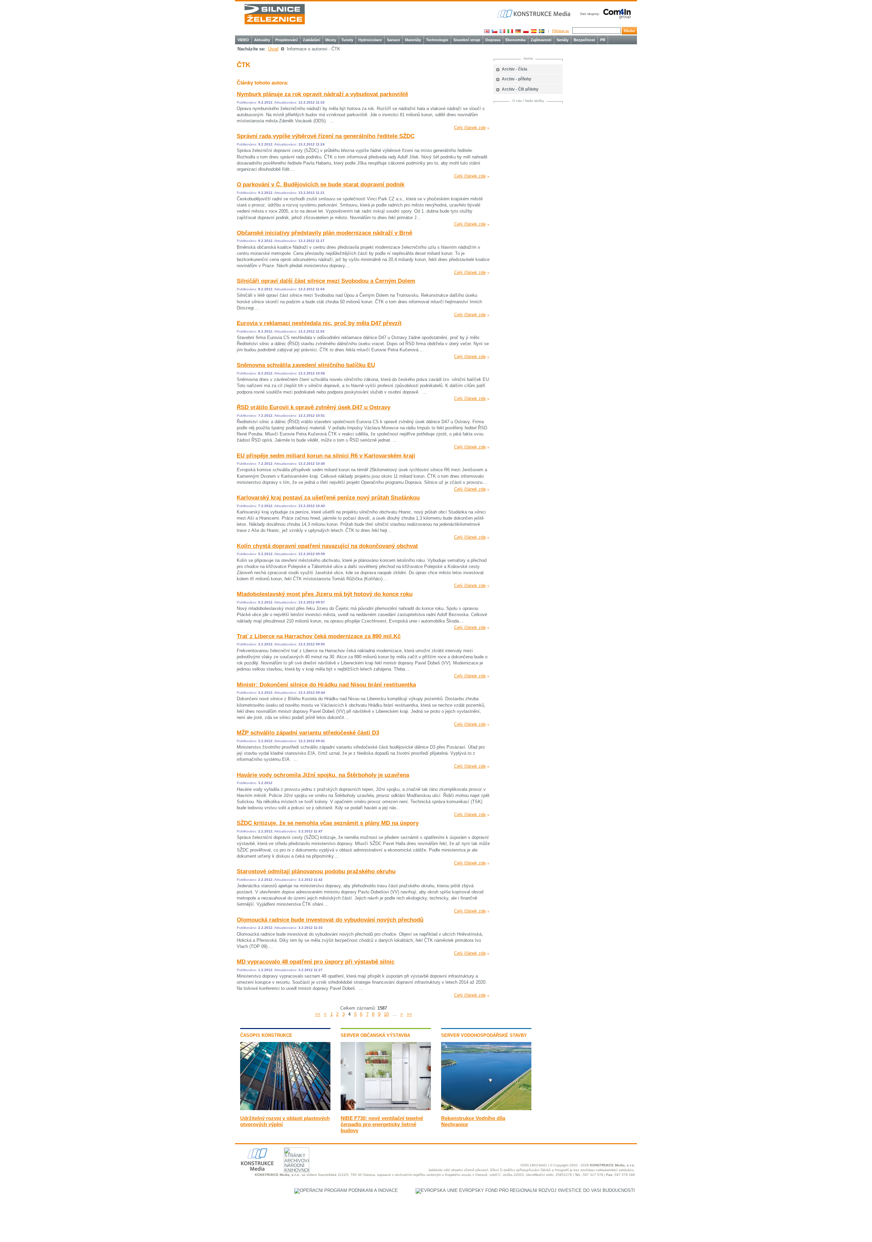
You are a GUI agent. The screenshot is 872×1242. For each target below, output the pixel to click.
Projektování (286, 40)
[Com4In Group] (604, 13)
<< (318, 1014)
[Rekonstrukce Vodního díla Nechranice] (486, 1108)
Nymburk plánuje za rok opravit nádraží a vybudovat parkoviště (322, 94)
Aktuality (262, 40)
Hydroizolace (370, 40)
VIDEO (243, 40)
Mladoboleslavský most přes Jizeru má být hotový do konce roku (324, 594)
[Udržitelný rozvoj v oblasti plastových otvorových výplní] (285, 1108)
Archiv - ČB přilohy (520, 89)
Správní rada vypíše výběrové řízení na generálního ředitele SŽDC (326, 136)
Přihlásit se (560, 31)
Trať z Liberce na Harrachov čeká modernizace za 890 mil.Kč (319, 636)
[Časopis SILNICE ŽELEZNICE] (275, 14)
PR (602, 40)
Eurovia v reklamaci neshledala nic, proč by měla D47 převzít (319, 323)
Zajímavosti (541, 40)
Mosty (330, 40)
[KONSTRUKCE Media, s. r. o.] (534, 13)
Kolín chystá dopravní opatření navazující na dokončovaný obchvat (327, 546)
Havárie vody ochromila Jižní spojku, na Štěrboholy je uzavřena (323, 775)
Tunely (347, 40)
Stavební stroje (466, 40)
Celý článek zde (470, 127)
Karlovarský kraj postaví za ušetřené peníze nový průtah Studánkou (328, 497)
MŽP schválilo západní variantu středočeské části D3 (308, 733)
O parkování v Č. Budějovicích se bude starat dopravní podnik (320, 184)
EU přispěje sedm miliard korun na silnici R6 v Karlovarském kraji (326, 456)
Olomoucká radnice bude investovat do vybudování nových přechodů (330, 920)
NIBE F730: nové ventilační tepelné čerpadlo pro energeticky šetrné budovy (382, 1124)
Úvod (273, 48)
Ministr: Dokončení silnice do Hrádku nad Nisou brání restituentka (326, 684)
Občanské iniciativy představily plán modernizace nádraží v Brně (324, 233)
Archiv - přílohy (516, 79)
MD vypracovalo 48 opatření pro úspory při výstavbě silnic (315, 962)
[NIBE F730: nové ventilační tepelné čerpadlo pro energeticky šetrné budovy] (386, 1108)
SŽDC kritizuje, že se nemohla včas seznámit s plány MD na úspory (328, 823)
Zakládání (311, 40)
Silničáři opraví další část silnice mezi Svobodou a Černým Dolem (326, 281)
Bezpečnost (584, 40)
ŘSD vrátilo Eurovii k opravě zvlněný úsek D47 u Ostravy (313, 407)
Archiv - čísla (514, 69)
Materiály (413, 40)
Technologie (437, 40)
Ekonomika (515, 40)
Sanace (393, 40)
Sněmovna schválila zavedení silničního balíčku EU (306, 365)
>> (409, 1014)
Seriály (563, 40)
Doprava (492, 40)
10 (386, 1014)
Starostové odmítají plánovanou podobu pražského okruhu (316, 871)
